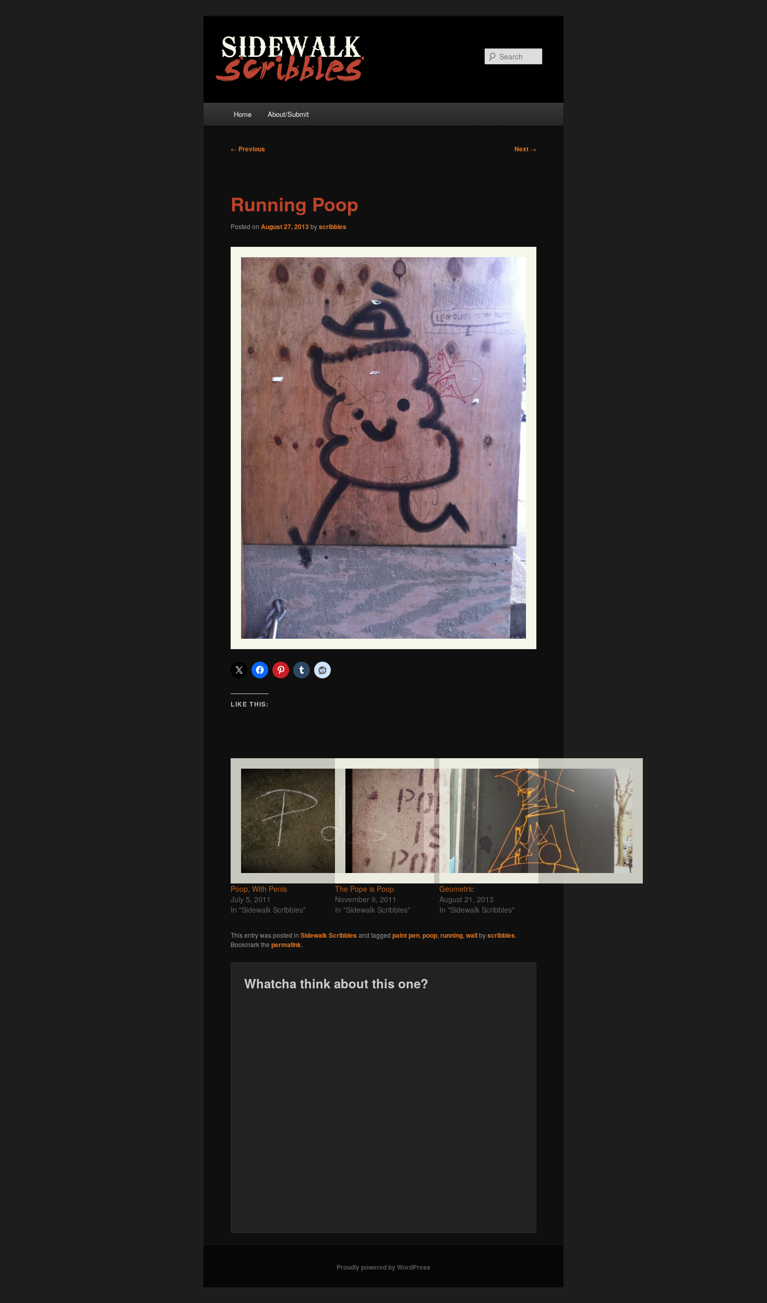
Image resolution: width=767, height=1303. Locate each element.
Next (525, 148)
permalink (286, 944)
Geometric (456, 888)
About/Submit (288, 114)
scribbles (332, 226)
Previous (248, 148)
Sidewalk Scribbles (329, 935)
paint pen (406, 935)
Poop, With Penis (259, 888)
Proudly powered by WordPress (383, 1267)
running (451, 935)
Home (242, 114)
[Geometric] (486, 820)
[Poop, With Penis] (278, 820)
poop (430, 935)
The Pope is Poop (364, 888)
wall (471, 935)
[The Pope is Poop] (382, 820)
